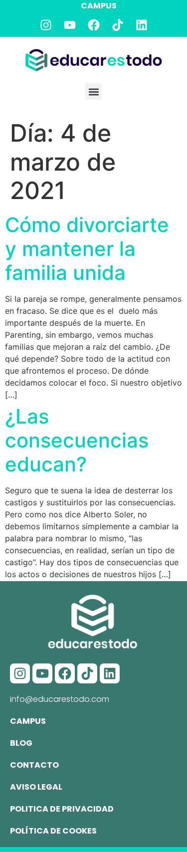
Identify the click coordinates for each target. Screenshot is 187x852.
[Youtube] (70, 25)
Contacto (34, 765)
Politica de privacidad (62, 809)
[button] (93, 91)
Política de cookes (53, 831)
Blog (21, 743)
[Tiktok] (118, 25)
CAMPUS (99, 5)
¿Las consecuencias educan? (77, 440)
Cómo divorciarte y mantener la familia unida (87, 249)
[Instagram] (46, 25)
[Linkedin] (142, 25)
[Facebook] (94, 25)
